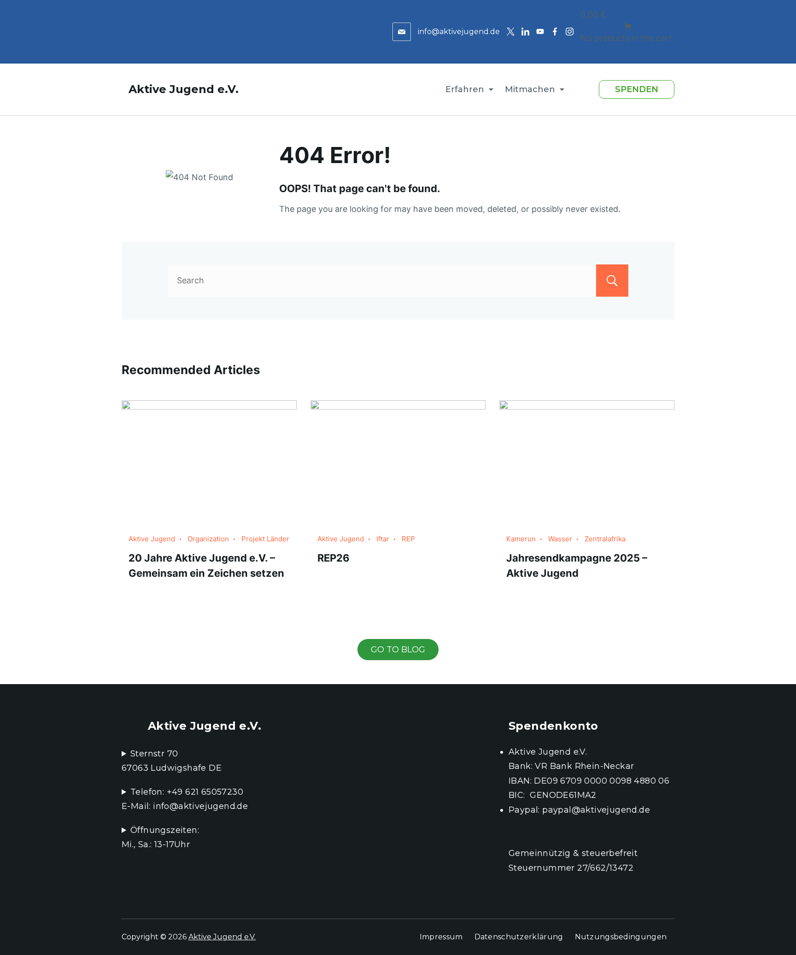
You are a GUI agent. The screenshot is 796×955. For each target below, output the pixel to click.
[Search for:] (398, 280)
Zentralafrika (605, 538)
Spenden (636, 89)
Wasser (560, 538)
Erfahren (464, 89)
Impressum (441, 936)
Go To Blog (398, 649)
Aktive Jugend (152, 538)
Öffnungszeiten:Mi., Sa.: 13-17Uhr (160, 837)
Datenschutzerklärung (518, 936)
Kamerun (521, 538)
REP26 (333, 558)
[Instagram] (570, 31)
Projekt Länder (265, 538)
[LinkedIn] (525, 31)
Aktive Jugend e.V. (184, 89)
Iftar (382, 538)
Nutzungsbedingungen (621, 936)
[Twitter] (511, 31)
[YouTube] (540, 31)
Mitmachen (530, 89)
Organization (208, 538)
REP (408, 538)
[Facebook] (555, 31)
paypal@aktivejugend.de (596, 810)
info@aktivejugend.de (459, 31)
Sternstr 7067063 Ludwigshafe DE (172, 761)
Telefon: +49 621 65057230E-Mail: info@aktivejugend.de (185, 799)
